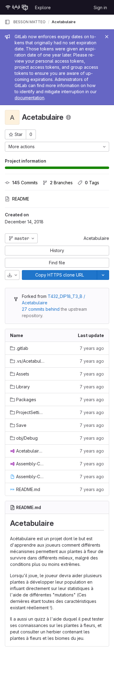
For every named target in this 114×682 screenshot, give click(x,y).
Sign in (100, 7)
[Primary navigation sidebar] (7, 22)
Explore (43, 7)
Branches (61, 182)
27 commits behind (41, 309)
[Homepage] (16, 7)
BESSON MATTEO (29, 22)
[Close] (106, 36)
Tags (92, 182)
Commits (25, 182)
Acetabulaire (96, 238)
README (20, 198)
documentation (29, 97)
